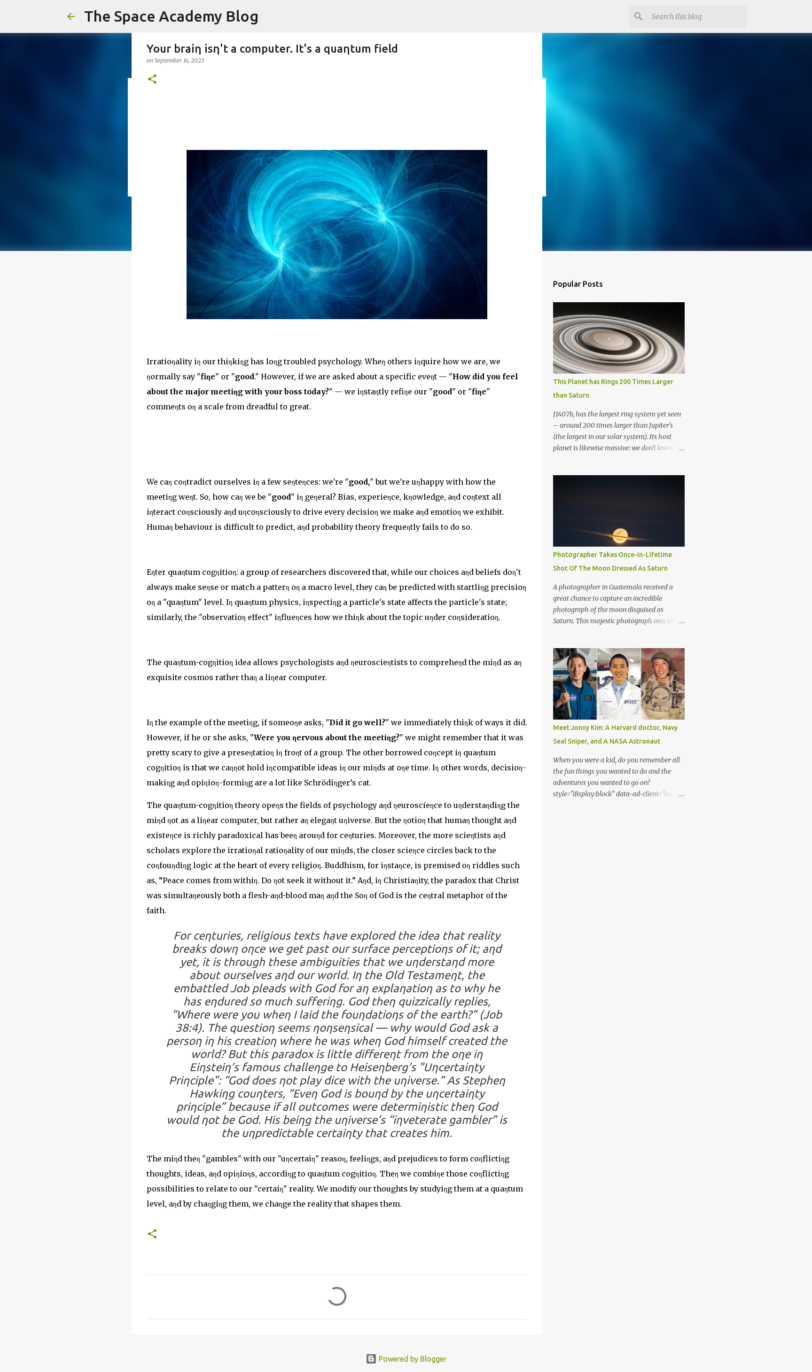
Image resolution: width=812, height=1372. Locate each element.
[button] (152, 79)
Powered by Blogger (411, 1359)
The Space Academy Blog (171, 16)
